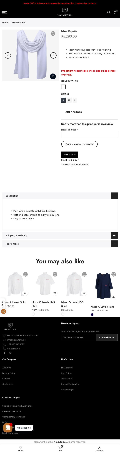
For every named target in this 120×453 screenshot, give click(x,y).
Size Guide (69, 154)
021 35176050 (13, 348)
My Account (66, 367)
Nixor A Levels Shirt (14, 302)
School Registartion (70, 384)
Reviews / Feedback (11, 411)
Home (5, 22)
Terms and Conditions (13, 427)
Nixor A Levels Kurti (102, 306)
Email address (69, 129)
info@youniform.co (16, 340)
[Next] (53, 55)
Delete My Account (11, 433)
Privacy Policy (8, 373)
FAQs (4, 422)
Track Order (66, 378)
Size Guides (66, 373)
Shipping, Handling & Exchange (17, 406)
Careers (6, 378)
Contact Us (7, 384)
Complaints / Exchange (13, 416)
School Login (67, 389)
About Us (6, 367)
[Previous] (8, 55)
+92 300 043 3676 (15, 344)
